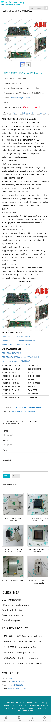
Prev (7, 39)
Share (6, 720)
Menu (31, 720)
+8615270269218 (19, 681)
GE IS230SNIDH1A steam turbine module (38, 519)
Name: (5, 431)
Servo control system (12, 615)
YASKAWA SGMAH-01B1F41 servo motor (21, 658)
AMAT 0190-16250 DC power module (20, 652)
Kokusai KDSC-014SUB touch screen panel (22, 641)
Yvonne (11, 678)
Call (19, 720)
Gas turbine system (11, 620)
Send (6, 475)
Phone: (6, 440)
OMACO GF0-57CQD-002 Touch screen (38, 550)
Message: (7, 460)
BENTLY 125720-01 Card (12, 581)
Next (44, 39)
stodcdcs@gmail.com (20, 97)
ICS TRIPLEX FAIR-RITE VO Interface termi (12, 550)
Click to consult (31, 107)
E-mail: (6, 450)
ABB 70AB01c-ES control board (27, 408)
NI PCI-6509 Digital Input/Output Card (20, 647)
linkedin (42, 113)
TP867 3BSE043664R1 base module (38, 582)
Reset (15, 475)
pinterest (33, 113)
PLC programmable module (15, 604)
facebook (17, 113)
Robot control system (12, 610)
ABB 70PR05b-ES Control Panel (23, 411)
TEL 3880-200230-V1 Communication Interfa (23, 636)
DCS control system (11, 599)
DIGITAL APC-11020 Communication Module (23, 663)
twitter (25, 113)
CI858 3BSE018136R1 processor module (13, 519)
